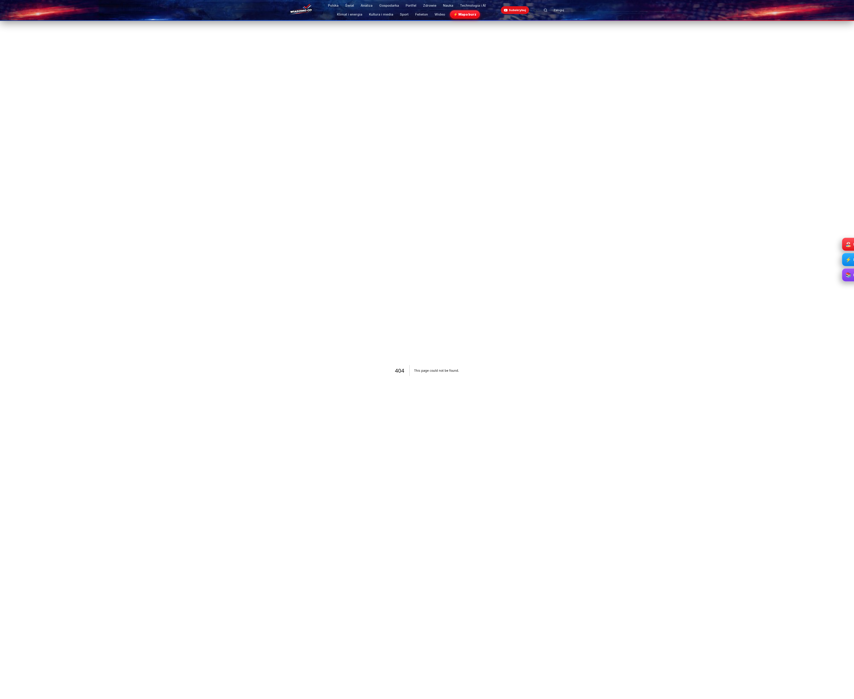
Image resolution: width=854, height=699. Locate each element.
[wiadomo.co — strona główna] (300, 10)
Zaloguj (559, 10)
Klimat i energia (349, 14)
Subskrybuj (517, 10)
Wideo (440, 14)
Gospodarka (389, 5)
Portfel (411, 5)
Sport (404, 14)
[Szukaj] (546, 10)
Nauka (448, 5)
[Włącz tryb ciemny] (535, 10)
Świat (349, 5)
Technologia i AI (473, 5)
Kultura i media (381, 14)
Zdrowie (429, 5)
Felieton (421, 14)
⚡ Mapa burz (464, 14)
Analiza (367, 5)
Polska (333, 5)
